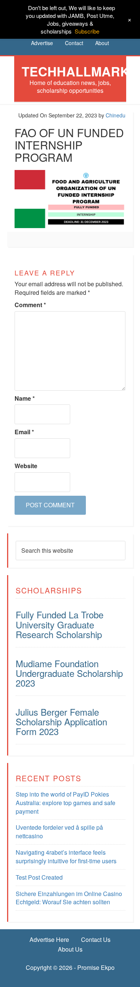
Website (26, 466)
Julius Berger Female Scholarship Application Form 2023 (61, 721)
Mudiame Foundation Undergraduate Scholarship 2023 (69, 673)
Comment (30, 305)
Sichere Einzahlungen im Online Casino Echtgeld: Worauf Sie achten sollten (69, 897)
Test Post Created (39, 877)
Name (25, 398)
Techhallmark (76, 71)
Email (24, 432)
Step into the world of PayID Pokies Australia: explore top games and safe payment (65, 803)
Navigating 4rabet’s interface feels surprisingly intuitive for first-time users (66, 856)
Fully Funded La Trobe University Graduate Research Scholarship (59, 624)
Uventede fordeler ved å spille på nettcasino (59, 831)
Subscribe (87, 31)
